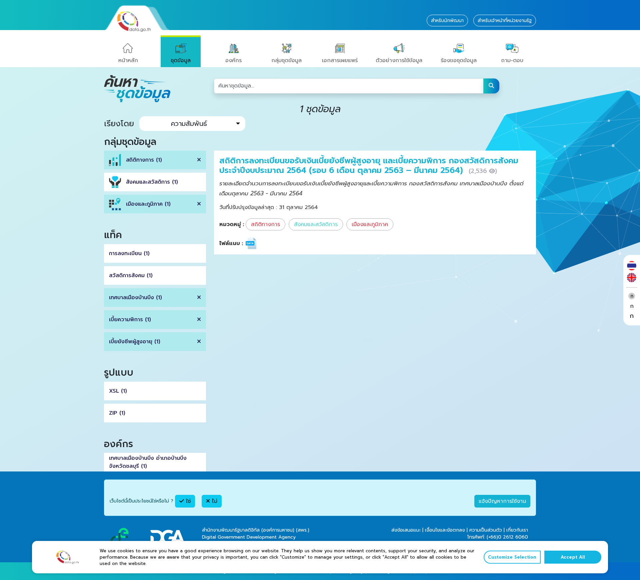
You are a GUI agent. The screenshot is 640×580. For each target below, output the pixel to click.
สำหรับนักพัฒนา (447, 20)
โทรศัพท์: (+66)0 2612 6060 (497, 537)
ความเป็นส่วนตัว (485, 530)
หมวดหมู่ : (231, 224)
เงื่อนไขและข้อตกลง (445, 530)
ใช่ (187, 501)
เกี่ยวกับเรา (517, 530)
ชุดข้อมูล (181, 60)
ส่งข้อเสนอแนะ (406, 530)
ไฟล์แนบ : (231, 243)
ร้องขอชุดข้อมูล (459, 60)
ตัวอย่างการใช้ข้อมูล (399, 60)
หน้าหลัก (128, 60)
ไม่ (213, 501)
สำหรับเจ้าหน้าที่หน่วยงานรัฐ (505, 20)
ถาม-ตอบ (512, 60)
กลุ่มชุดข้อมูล (286, 60)
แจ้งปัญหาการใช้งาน (502, 501)
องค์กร (233, 60)
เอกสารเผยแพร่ (340, 60)
